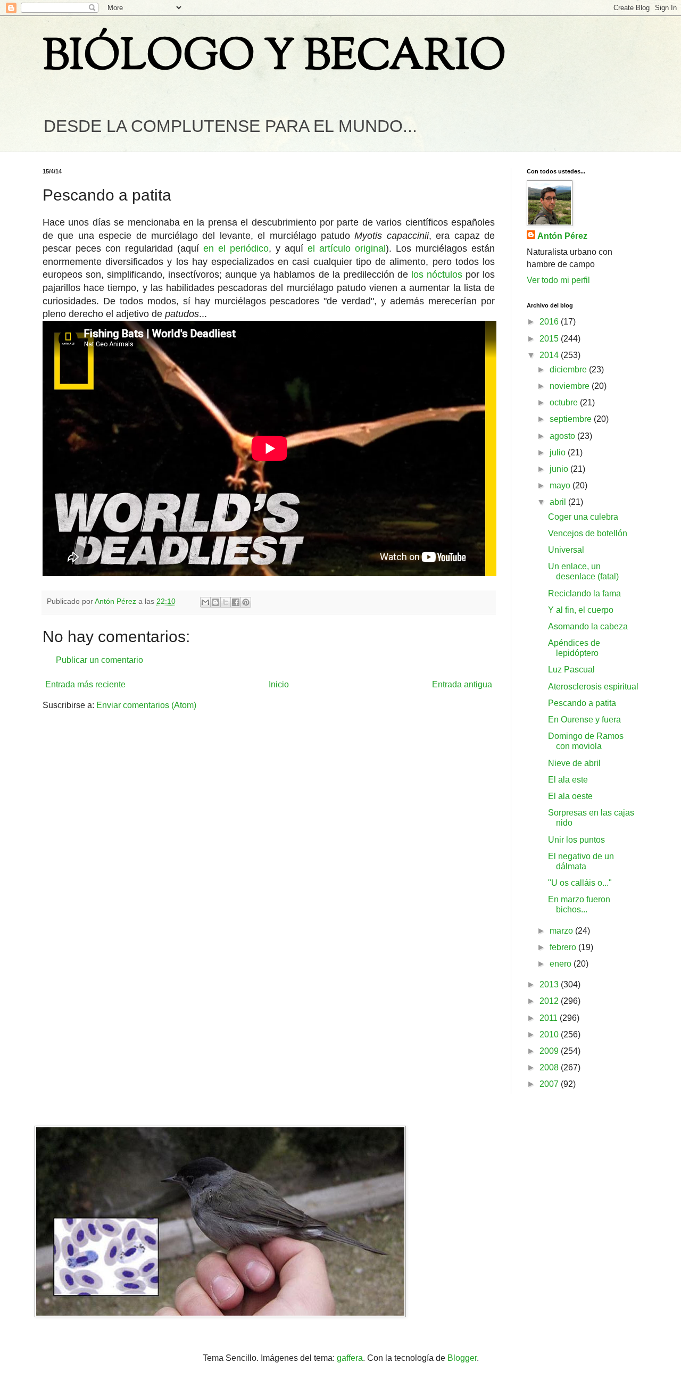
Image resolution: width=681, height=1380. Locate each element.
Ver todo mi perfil (558, 280)
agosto (563, 435)
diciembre (569, 369)
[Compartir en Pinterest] (245, 602)
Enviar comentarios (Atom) (146, 705)
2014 (550, 355)
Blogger (462, 1357)
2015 (550, 338)
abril (559, 501)
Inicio (279, 684)
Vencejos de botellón (587, 533)
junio (560, 468)
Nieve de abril (574, 763)
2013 (550, 984)
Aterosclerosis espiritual (593, 686)
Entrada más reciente (85, 684)
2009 (550, 1050)
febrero (564, 947)
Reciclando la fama (584, 593)
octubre (565, 402)
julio (559, 452)
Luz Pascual (571, 669)
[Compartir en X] (225, 602)
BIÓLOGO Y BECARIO (274, 58)
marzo (562, 930)
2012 (550, 1000)
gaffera (350, 1357)
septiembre (572, 418)
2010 (550, 1034)
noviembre (571, 385)
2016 (550, 321)
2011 (549, 1017)
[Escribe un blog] (215, 602)
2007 (550, 1083)
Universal (566, 549)
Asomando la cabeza (588, 626)
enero (562, 963)
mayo (561, 485)
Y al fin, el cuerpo (580, 609)
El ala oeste (570, 796)
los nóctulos (436, 274)
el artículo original (347, 248)
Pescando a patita (582, 703)
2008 (550, 1067)
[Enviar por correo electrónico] (205, 602)
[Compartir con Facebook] (235, 602)
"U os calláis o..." (580, 882)
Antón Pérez (562, 235)
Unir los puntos (576, 839)
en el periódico (236, 248)
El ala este (568, 779)
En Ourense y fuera (584, 719)
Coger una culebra (583, 516)
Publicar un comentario (99, 659)
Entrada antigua (462, 684)
